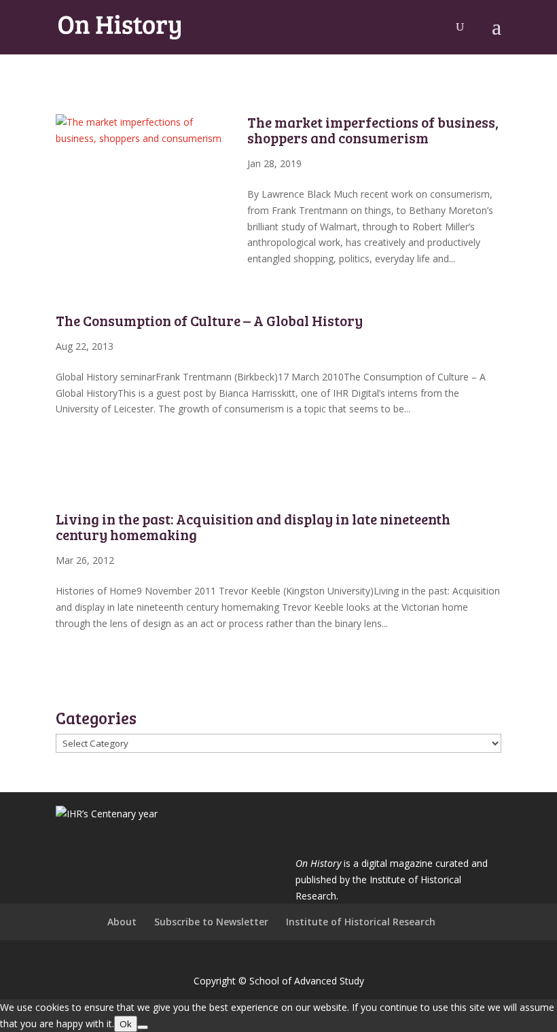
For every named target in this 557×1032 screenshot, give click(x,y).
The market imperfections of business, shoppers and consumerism (373, 129)
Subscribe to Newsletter (211, 921)
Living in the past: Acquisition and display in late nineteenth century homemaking (253, 526)
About (122, 921)
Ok (126, 1024)
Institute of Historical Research (360, 921)
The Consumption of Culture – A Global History (209, 320)
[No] (142, 1027)
